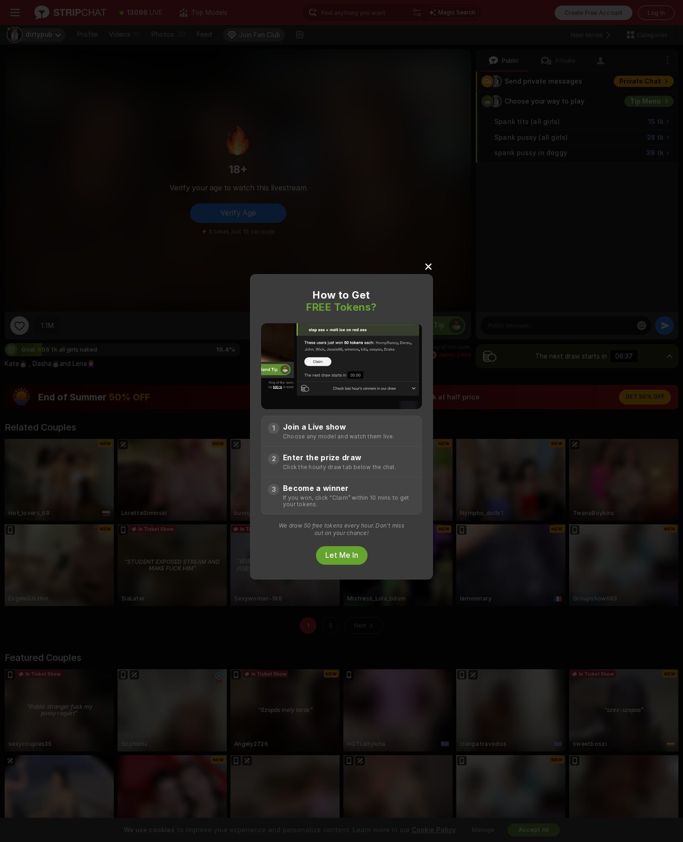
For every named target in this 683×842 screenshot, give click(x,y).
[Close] (428, 266)
